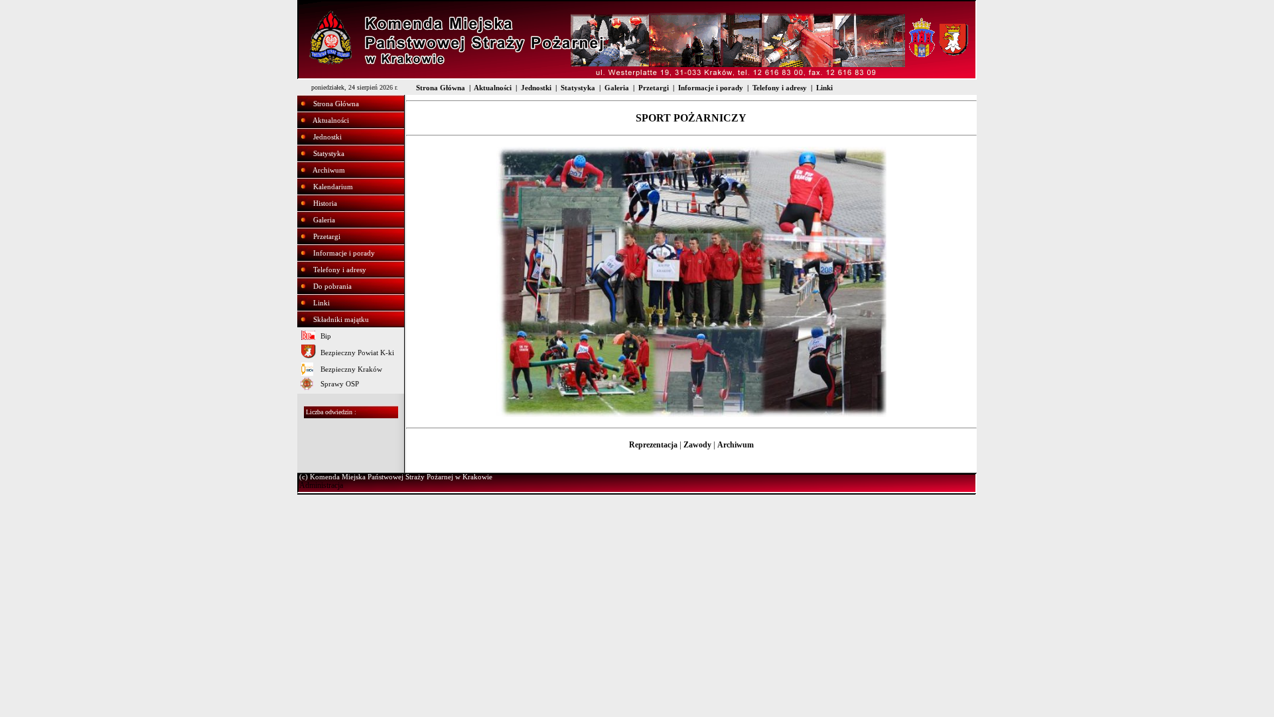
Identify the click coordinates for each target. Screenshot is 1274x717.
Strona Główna (440, 88)
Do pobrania (332, 286)
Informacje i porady (710, 88)
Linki (824, 88)
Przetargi (653, 88)
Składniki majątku (341, 319)
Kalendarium (333, 187)
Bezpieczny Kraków (351, 369)
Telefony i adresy (779, 88)
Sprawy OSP (339, 384)
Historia (325, 203)
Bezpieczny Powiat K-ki (357, 353)
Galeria (616, 88)
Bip (325, 336)
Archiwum (329, 170)
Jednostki (536, 88)
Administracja (321, 485)
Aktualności (493, 88)
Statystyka (578, 88)
